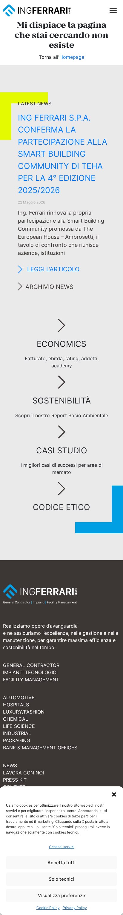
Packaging (16, 740)
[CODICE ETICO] (61, 489)
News (10, 765)
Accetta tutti (61, 862)
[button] (114, 794)
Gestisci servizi (61, 847)
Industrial (17, 733)
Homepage (71, 57)
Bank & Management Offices (40, 748)
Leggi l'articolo (52, 269)
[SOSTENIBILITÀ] (61, 382)
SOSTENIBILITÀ (62, 401)
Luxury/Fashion (23, 712)
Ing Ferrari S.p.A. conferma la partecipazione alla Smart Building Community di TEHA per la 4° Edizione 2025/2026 (62, 154)
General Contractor (31, 665)
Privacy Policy (75, 907)
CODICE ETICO (61, 507)
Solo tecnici (61, 879)
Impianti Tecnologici (30, 672)
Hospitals (16, 705)
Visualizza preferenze (61, 895)
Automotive (19, 697)
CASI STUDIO (61, 450)
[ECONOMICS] (61, 325)
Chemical (15, 719)
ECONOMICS (61, 344)
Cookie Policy (48, 907)
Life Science (19, 726)
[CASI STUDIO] (61, 432)
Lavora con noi (23, 773)
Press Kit (15, 780)
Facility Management (31, 680)
